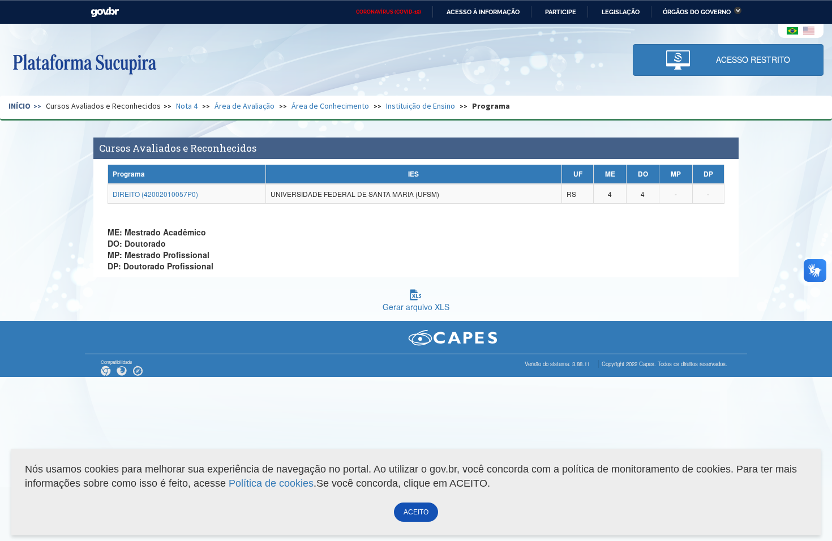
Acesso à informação (483, 12)
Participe (560, 12)
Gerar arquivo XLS (416, 306)
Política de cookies (271, 483)
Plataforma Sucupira (84, 63)
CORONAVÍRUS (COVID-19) (388, 12)
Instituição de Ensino (420, 106)
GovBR (105, 12)
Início (19, 106)
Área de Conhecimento (330, 106)
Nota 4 (187, 106)
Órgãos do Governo (697, 12)
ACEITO (416, 512)
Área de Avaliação (245, 106)
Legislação (621, 12)
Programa (491, 106)
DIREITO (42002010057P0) (155, 194)
